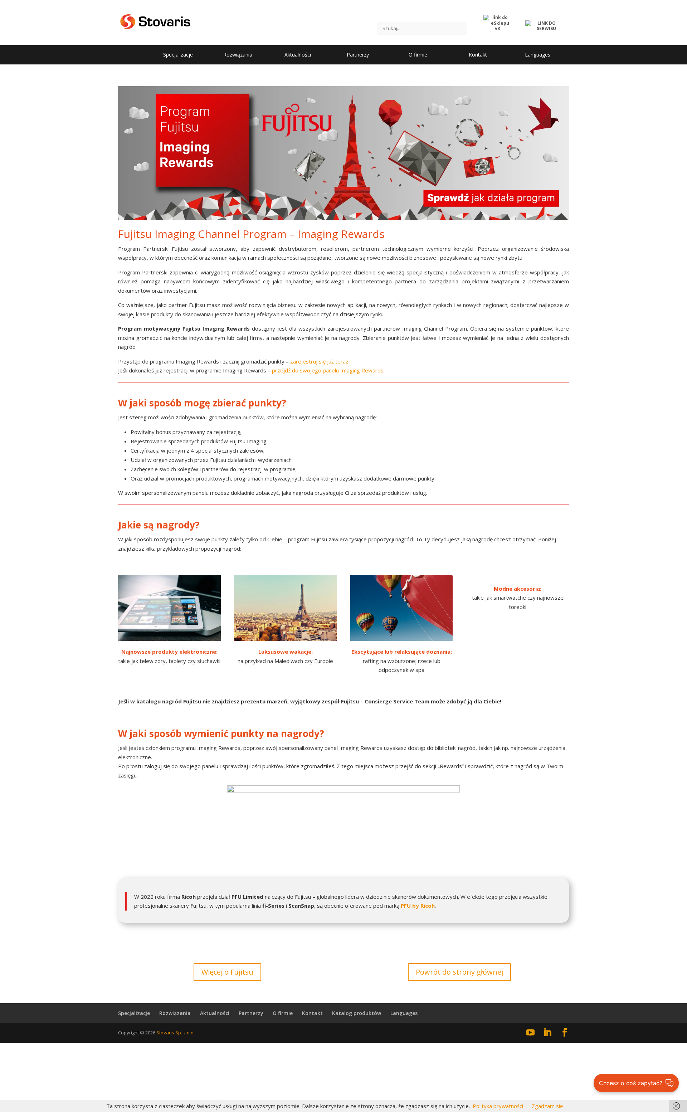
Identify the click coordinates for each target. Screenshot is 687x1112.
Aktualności (214, 1013)
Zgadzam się (547, 1105)
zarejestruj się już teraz (319, 361)
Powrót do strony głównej (459, 972)
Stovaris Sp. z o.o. (175, 1032)
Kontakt (312, 1013)
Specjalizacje (134, 1013)
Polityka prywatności (498, 1105)
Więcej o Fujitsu (227, 972)
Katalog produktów (356, 1013)
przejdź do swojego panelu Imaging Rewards (328, 370)
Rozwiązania (175, 1013)
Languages (404, 1013)
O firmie (283, 1013)
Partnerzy (251, 1013)
